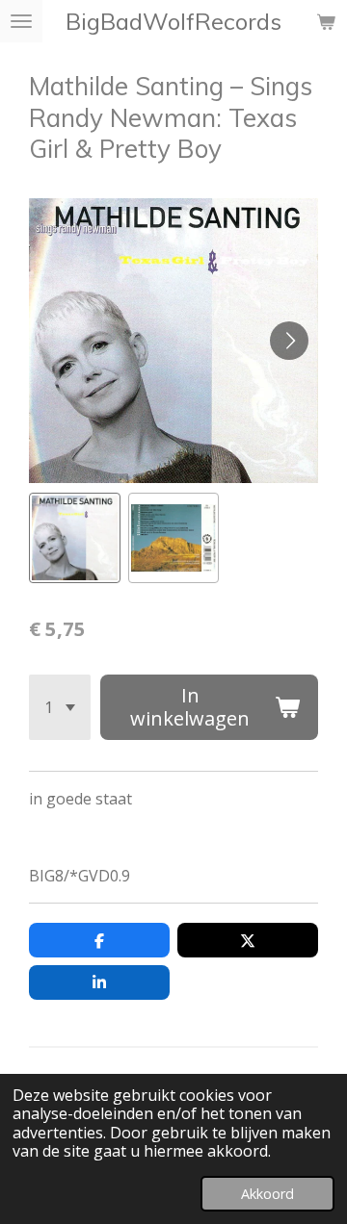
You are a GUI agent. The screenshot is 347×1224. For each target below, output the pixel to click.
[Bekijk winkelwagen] (326, 21)
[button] (74, 538)
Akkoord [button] (267, 1194)
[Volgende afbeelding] (289, 340)
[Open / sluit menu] (21, 21)
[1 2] (60, 707)
